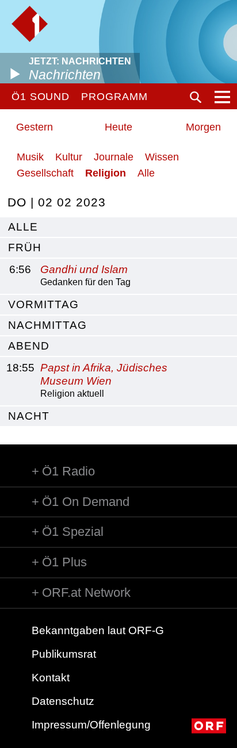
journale (113, 157)
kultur (68, 157)
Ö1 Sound (41, 96)
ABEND (28, 346)
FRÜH (24, 247)
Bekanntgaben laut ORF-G (98, 630)
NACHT (28, 416)
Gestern (34, 127)
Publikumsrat (64, 654)
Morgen (203, 127)
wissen (162, 157)
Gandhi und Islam (84, 269)
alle (23, 227)
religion (105, 173)
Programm (114, 96)
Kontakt (51, 678)
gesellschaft (45, 173)
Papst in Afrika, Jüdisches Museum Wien (103, 374)
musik (30, 157)
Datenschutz (63, 701)
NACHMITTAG (47, 325)
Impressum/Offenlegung (91, 725)
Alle (146, 173)
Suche (195, 97)
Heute (118, 127)
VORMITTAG (43, 304)
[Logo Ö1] (30, 24)
